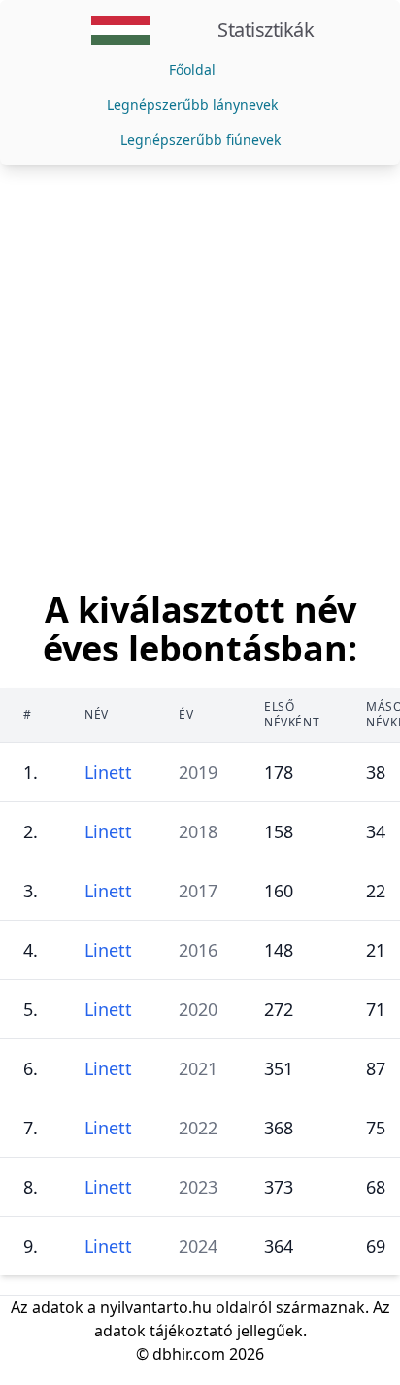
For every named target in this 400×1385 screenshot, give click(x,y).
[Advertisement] (200, 375)
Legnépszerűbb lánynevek (192, 104)
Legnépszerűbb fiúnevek (200, 139)
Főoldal (192, 69)
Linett (108, 772)
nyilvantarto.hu (156, 1307)
